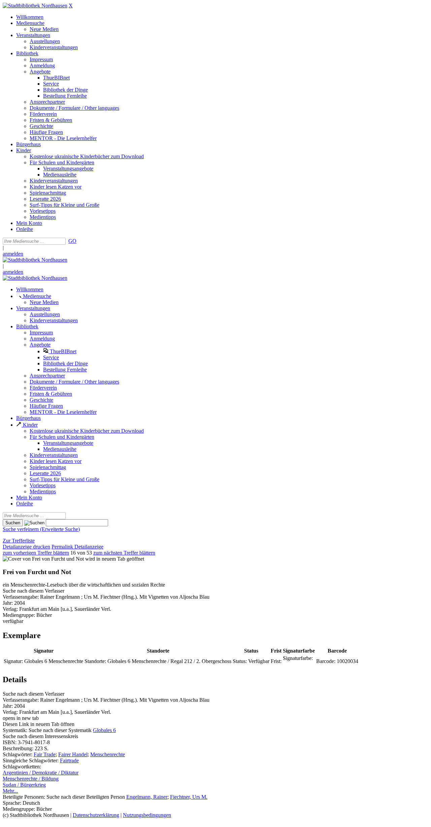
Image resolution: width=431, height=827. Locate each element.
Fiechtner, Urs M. (188, 797)
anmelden (13, 254)
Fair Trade (45, 754)
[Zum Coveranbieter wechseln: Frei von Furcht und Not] (43, 559)
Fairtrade (69, 760)
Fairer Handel (73, 754)
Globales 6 (104, 730)
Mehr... (10, 791)
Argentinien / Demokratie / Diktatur (40, 772)
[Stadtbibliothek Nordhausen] (35, 5)
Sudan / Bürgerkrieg (24, 785)
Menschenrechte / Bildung (31, 779)
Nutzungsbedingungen (147, 815)
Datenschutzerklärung (96, 815)
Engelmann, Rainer (146, 797)
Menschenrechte (107, 754)
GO (72, 241)
